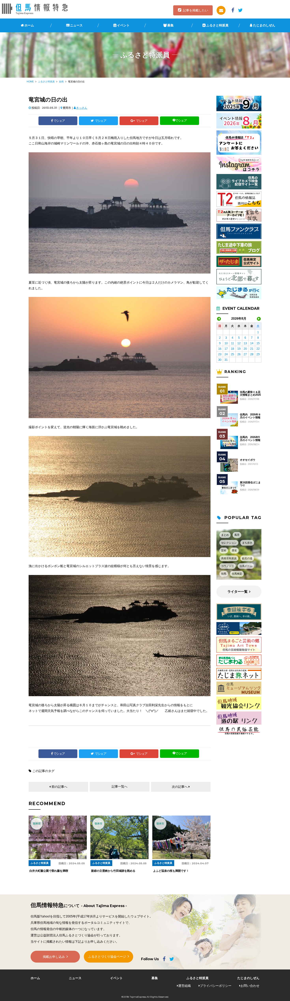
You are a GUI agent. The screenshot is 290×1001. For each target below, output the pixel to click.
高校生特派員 (229, 558)
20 (245, 348)
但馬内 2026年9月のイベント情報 (250, 438)
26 (238, 354)
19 (238, 348)
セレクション (229, 542)
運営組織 (184, 985)
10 (226, 343)
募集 (170, 25)
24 (226, 354)
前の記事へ (59, 786)
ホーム (29, 25)
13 (245, 343)
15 (258, 343)
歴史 (234, 550)
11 (232, 343)
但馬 (223, 573)
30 (219, 359)
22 (258, 348)
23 (219, 354)
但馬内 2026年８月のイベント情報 (250, 416)
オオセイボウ (247, 460)
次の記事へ (180, 786)
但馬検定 (237, 573)
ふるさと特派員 (217, 25)
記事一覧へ (119, 786)
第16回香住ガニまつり (250, 484)
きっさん (81, 107)
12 (238, 343)
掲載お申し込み (54, 956)
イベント (123, 25)
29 (258, 354)
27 (245, 354)
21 (251, 348)
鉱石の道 (247, 558)
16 (219, 348)
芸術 (223, 550)
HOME (30, 81)
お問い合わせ (249, 985)
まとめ (225, 534)
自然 (61, 81)
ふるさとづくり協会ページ (107, 956)
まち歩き (247, 542)
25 (232, 354)
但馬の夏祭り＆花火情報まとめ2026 (250, 393)
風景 (236, 534)
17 (226, 348)
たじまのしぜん (264, 25)
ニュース (76, 25)
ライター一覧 (237, 592)
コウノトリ (227, 566)
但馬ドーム (245, 566)
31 (226, 359)
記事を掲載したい (195, 10)
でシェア (59, 120)
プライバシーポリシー (215, 985)
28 (251, 354)
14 (251, 343)
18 (232, 348)
